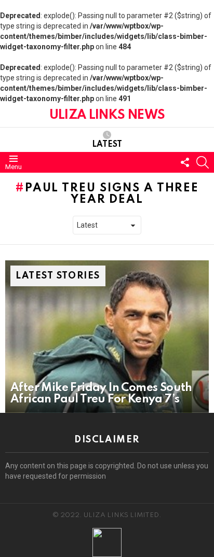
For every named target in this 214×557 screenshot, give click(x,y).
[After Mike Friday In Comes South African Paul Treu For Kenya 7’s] (107, 336)
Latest (107, 145)
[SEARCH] (202, 162)
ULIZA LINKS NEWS (107, 115)
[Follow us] (185, 162)
